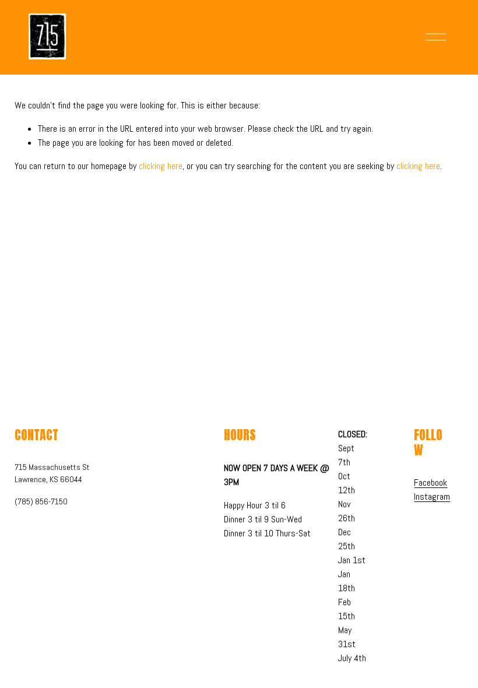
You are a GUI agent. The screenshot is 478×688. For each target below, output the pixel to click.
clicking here (160, 166)
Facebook (430, 482)
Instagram (432, 496)
